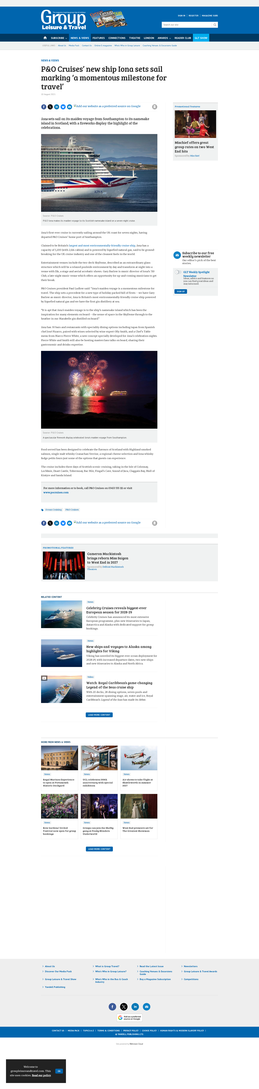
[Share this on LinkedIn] (56, 107)
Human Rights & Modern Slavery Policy (182, 1030)
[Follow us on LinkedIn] (135, 1007)
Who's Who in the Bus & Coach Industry (111, 980)
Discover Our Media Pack (58, 971)
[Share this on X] (50, 107)
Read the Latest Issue (152, 966)
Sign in (114, 100)
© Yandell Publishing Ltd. (129, 1034)
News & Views (50, 60)
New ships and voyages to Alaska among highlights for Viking (118, 648)
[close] (157, 100)
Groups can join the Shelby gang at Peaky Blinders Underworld (98, 831)
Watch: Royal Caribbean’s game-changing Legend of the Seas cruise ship (119, 684)
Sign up (181, 291)
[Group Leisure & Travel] (63, 28)
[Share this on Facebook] (43, 107)
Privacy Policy (130, 1030)
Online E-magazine (103, 45)
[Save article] (154, 107)
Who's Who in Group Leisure (127, 45)
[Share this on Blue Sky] (63, 107)
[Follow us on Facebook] (112, 1007)
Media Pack (74, 45)
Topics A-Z (88, 1030)
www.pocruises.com (55, 492)
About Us (62, 45)
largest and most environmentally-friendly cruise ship (102, 245)
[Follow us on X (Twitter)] (124, 1007)
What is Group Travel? (107, 966)
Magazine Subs (210, 15)
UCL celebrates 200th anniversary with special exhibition (98, 782)
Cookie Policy (149, 1030)
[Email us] (146, 1007)
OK (59, 1071)
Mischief (194, 155)
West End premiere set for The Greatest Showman (137, 829)
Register (193, 15)
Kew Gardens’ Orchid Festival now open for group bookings (59, 831)
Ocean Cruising (53, 509)
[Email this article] (69, 107)
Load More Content (99, 714)
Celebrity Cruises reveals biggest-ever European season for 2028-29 (116, 609)
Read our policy (41, 1075)
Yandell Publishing (55, 986)
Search (215, 24)
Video (90, 677)
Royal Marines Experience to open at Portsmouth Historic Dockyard (58, 782)
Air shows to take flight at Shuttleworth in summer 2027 (137, 782)
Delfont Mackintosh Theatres (105, 568)
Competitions (191, 979)
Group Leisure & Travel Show (60, 979)
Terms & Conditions (108, 1030)
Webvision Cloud (136, 1044)
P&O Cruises (72, 509)
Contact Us (87, 45)
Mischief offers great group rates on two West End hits (194, 146)
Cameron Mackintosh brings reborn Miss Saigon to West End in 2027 (107, 558)
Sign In (181, 15)
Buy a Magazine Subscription (155, 979)
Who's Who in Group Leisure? (111, 971)
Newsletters (191, 966)
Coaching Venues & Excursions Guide (160, 45)
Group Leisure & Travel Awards (200, 971)
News (90, 602)
